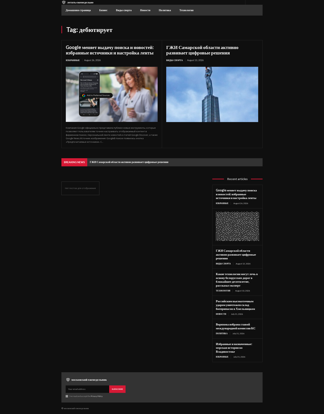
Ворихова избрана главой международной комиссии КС (235, 326)
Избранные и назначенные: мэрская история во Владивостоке (234, 347)
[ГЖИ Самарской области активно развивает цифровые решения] (212, 94)
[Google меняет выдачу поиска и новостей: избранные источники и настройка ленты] (112, 94)
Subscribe (117, 389)
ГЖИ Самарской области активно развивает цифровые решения (202, 49)
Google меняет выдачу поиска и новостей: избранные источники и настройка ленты (110, 49)
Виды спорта (174, 60)
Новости (221, 314)
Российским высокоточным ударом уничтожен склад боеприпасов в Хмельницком (235, 305)
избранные (73, 60)
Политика (222, 333)
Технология (223, 290)
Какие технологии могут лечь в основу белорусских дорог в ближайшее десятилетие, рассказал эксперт (237, 279)
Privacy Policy (96, 396)
